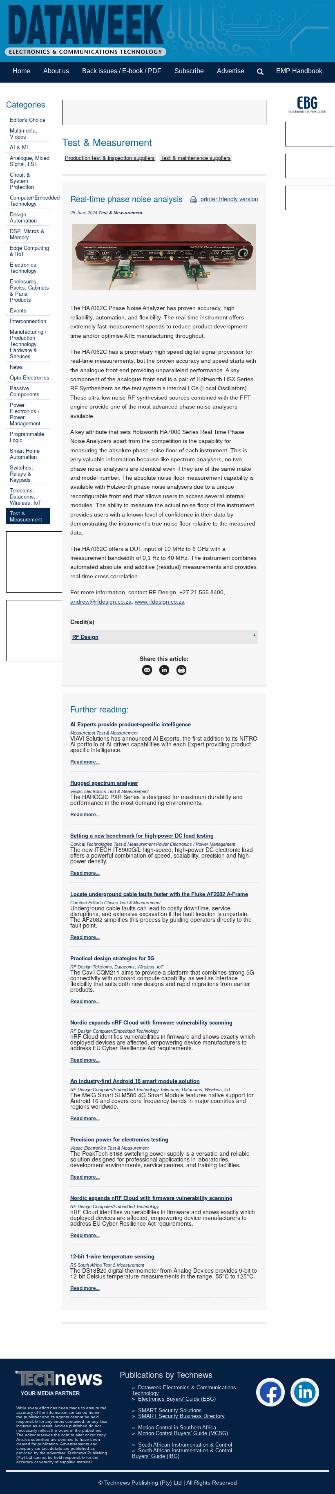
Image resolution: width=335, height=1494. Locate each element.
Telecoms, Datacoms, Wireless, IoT (25, 496)
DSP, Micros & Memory (27, 234)
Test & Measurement (26, 516)
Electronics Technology (23, 267)
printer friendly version (228, 199)
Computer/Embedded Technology (35, 200)
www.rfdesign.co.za (160, 601)
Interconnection (28, 321)
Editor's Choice (27, 120)
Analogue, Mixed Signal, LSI (29, 161)
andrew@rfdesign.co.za (101, 601)
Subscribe (189, 70)
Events (18, 310)
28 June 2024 (83, 212)
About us (56, 70)
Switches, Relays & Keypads (21, 473)
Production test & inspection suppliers (110, 158)
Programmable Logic (27, 437)
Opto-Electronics (29, 377)
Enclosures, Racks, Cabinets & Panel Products (29, 290)
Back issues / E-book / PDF (121, 70)
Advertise (230, 70)
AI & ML (19, 147)
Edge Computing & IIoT (29, 251)
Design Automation (23, 217)
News (16, 367)
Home (21, 70)
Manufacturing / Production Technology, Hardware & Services (28, 344)
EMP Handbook (299, 70)
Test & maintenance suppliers (196, 158)
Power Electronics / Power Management (25, 414)
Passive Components (25, 391)
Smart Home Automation (25, 454)
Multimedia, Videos (23, 133)
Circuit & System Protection (22, 181)
